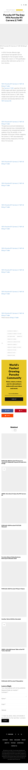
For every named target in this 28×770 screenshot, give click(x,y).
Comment (4, 692)
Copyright (5, 739)
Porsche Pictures (11, 355)
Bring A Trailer (14, 317)
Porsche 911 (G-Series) (12, 339)
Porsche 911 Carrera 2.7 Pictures (14, 347)
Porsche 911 (20, 336)
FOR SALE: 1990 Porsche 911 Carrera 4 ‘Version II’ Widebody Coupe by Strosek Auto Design (13, 462)
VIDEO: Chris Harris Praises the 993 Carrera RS (13, 494)
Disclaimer (17, 739)
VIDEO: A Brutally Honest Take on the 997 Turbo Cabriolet (12, 650)
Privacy (24, 739)
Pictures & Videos (11, 336)
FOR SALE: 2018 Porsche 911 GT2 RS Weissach (11, 526)
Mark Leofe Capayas (10, 9)
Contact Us (14, 745)
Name (3, 698)
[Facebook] (15, 734)
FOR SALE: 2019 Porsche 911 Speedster (12, 681)
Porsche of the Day (19, 9)
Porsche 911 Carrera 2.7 (12, 344)
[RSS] (18, 734)
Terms (11, 739)
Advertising (20, 742)
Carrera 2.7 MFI (9, 88)
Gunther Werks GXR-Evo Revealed (11, 619)
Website (3, 710)
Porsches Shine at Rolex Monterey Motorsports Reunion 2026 (11, 557)
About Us (7, 742)
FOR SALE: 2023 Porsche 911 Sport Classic (13, 588)
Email (3, 704)
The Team (13, 742)
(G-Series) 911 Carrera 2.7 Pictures (14, 333)
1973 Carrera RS (6, 101)
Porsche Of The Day (11, 352)
